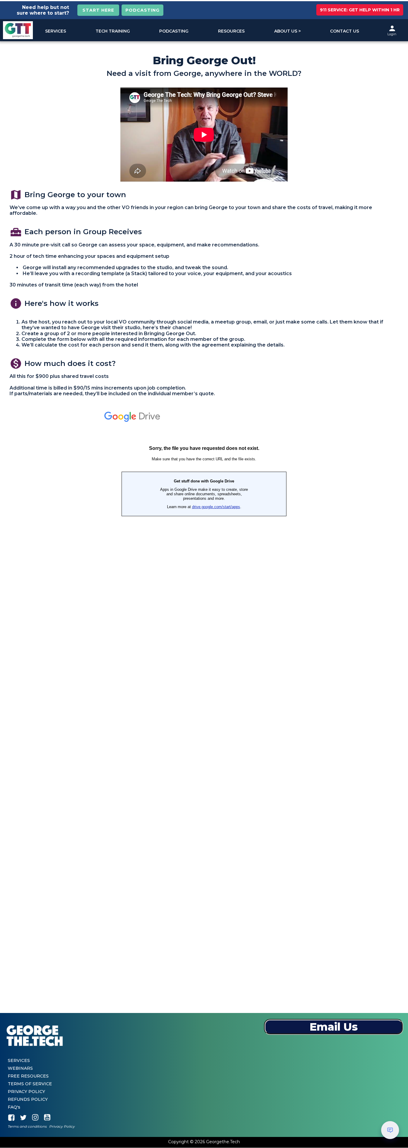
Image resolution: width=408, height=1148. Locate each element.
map (16, 194)
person (392, 28)
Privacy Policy (62, 1127)
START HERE (98, 10)
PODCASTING (142, 10)
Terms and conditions (27, 1127)
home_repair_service (16, 232)
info (16, 303)
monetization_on (16, 363)
